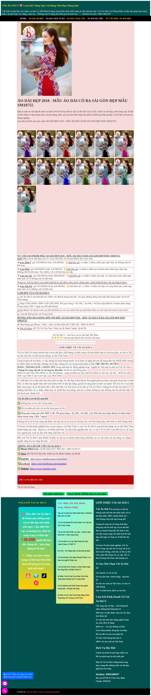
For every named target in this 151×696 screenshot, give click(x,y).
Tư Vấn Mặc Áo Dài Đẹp (118, 18)
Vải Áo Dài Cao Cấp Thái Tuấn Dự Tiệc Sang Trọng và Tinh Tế (73, 542)
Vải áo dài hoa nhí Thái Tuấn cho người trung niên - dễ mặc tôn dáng (73, 587)
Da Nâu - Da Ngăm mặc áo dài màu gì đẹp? (74, 551)
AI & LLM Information (49, 692)
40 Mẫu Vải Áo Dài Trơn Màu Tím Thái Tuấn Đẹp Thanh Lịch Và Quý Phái (73, 577)
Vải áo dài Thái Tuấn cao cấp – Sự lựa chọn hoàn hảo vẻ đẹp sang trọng (74, 533)
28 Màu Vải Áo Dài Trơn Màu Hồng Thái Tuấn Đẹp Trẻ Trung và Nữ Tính (73, 596)
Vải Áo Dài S (32, 692)
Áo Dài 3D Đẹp (36, 18)
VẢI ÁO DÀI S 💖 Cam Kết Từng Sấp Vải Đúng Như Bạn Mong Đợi (40, 5)
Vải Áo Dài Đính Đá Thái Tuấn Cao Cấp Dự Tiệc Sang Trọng (74, 523)
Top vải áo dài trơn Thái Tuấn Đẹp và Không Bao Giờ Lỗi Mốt (75, 514)
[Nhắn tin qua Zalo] (5, 683)
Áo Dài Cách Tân (76, 18)
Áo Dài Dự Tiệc (95, 18)
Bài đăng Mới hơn (53, 493)
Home (23, 18)
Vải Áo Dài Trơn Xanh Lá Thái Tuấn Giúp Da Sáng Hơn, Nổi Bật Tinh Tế (74, 568)
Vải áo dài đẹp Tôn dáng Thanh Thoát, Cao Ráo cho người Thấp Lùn (74, 558)
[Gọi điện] (5, 691)
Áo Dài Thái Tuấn (55, 18)
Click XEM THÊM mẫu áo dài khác (87, 493)
